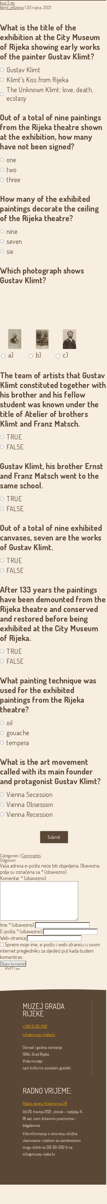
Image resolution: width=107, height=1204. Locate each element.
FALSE (15, 447)
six (10, 251)
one (11, 159)
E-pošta (21, 931)
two (12, 169)
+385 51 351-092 (35, 1026)
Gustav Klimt (23, 69)
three (14, 179)
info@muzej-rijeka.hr (39, 1034)
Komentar (23, 878)
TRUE (14, 437)
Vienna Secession (29, 794)
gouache (18, 732)
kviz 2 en (7, 3)
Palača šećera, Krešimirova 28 (45, 1103)
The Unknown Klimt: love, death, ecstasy (50, 93)
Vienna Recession (30, 814)
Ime (17, 925)
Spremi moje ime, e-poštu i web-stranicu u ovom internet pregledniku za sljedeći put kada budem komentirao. (50, 950)
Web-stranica (13, 938)
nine (12, 231)
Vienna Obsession (30, 804)
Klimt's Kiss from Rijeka (38, 79)
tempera (18, 742)
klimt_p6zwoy (12, 7)
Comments (31, 855)
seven (14, 241)
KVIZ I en (10, 969)
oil (10, 722)
